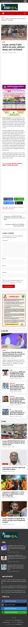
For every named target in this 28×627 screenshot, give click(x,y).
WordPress (19, 624)
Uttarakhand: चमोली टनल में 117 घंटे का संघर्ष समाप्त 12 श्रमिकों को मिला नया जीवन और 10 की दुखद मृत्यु (13, 494)
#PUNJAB (4, 208)
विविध (4, 542)
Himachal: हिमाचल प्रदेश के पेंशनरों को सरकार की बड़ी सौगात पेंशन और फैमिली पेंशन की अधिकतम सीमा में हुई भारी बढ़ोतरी (17, 400)
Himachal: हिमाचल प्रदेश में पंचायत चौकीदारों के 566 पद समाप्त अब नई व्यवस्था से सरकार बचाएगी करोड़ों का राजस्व (17, 387)
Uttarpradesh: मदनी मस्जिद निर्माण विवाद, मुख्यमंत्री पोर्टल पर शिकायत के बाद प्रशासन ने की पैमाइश (14, 218)
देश (6, 463)
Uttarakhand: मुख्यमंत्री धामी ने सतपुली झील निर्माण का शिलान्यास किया (14, 225)
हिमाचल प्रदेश (12, 383)
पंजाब (7, 437)
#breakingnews (12, 207)
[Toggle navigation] (3, 13)
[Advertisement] (14, 68)
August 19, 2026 (6, 497)
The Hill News (17, 620)
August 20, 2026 (6, 471)
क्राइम (3, 42)
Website (4, 272)
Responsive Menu (25, 1)
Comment (5, 240)
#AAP (6, 207)
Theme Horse (20, 622)
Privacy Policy (6, 622)
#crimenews (20, 207)
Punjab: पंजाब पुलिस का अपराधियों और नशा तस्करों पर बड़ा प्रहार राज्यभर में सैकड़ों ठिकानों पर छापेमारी (13, 520)
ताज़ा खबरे (5, 331)
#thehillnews (11, 208)
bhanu (14, 52)
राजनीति (11, 370)
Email (4, 265)
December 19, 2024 (7, 52)
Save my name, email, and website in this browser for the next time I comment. (12, 281)
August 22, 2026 (6, 358)
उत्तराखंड (3, 350)
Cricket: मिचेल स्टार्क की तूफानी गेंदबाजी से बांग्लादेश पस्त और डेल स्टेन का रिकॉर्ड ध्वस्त (17, 412)
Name (4, 258)
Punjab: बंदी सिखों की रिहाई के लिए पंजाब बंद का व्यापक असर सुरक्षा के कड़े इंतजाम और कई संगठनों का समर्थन (13, 443)
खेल (10, 409)
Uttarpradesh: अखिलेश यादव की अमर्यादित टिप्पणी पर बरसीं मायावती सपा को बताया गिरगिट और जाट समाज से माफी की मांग (17, 374)
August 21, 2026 (6, 446)
